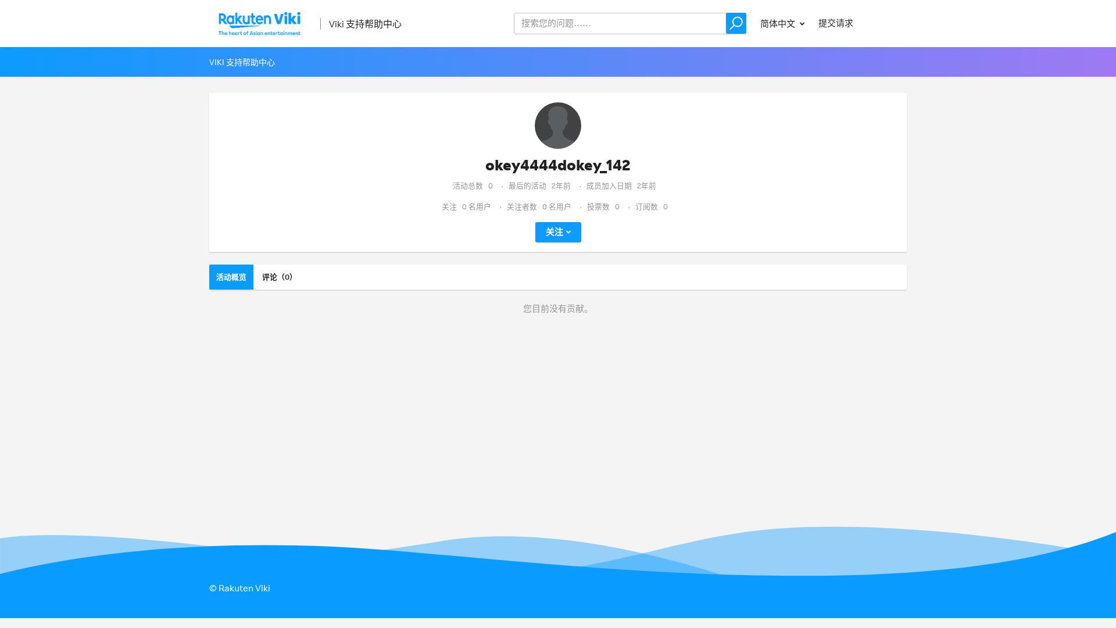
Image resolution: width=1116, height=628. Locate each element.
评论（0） (279, 276)
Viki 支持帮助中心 (365, 24)
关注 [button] (554, 231)
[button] (736, 23)
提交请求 (835, 22)
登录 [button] (887, 22)
